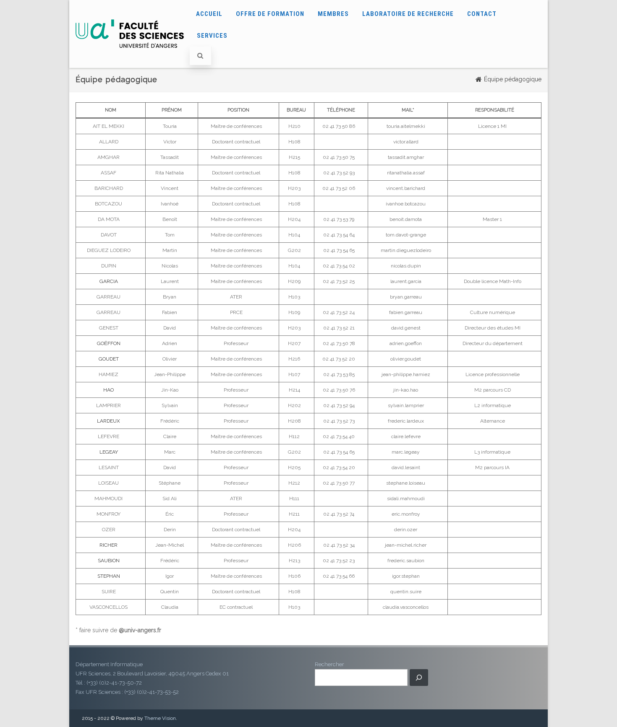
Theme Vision (160, 718)
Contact (482, 14)
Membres (333, 14)
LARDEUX (108, 421)
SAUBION (109, 560)
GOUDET (109, 359)
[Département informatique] (130, 55)
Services (212, 35)
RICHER (108, 545)
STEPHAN (108, 576)
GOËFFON (108, 343)
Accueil (209, 14)
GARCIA (108, 281)
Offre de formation (270, 14)
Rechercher (329, 664)
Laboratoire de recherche (408, 14)
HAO (108, 390)
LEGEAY (108, 452)
